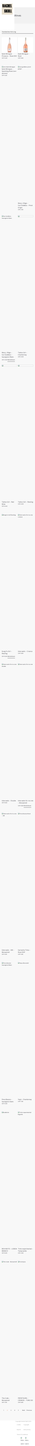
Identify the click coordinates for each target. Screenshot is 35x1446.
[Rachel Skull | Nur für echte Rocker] (7, 9)
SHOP (7, 14)
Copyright (26, 1425)
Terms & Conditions (22, 1434)
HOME (7, 11)
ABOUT (7, 16)
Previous (29, 1410)
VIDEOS (7, 19)
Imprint (19, 1430)
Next (23, 1410)
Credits (19, 1425)
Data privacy (27, 1430)
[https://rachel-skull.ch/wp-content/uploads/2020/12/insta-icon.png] (27, 1439)
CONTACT (7, 22)
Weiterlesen (11, 360)
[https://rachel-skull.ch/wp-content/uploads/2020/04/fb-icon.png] (22, 1439)
